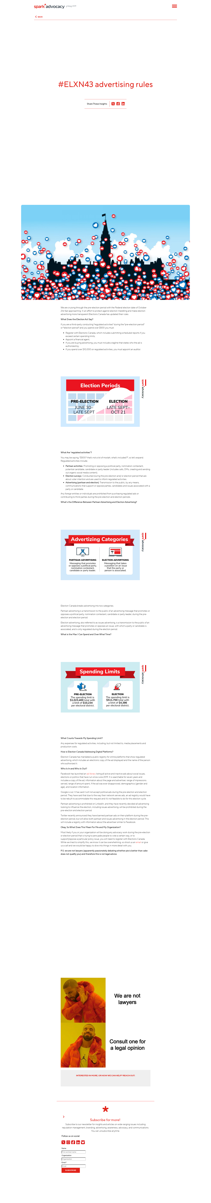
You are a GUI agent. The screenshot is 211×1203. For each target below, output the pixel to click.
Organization (66, 1155)
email (138, 842)
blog (69, 6)
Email (64, 1162)
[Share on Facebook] (73, 1142)
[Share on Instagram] (68, 1142)
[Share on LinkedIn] (78, 1142)
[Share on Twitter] (63, 1142)
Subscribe (70, 1170)
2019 (74, 6)
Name (64, 1148)
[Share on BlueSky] (83, 1142)
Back (40, 17)
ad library (91, 773)
